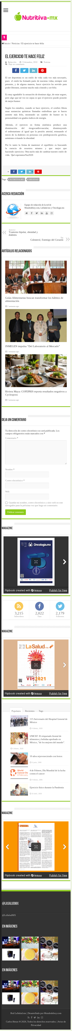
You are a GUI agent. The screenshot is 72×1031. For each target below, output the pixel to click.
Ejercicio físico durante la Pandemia (47, 787)
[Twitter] (34, 1017)
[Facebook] (32, 1017)
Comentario (11, 438)
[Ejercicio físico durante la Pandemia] (19, 790)
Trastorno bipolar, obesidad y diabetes (23, 232)
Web (7, 491)
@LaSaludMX (10, 904)
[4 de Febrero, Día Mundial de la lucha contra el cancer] (19, 773)
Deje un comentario (16, 64)
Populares (16, 711)
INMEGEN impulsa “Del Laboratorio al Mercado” (32, 346)
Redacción (12, 62)
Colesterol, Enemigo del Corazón (46, 238)
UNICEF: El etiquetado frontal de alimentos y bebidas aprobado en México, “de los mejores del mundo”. (47, 739)
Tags (41, 711)
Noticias (16, 43)
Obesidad (33, 179)
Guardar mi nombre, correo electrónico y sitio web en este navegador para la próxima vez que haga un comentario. (34, 504)
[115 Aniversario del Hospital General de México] (19, 721)
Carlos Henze (12, 1021)
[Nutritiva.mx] (36, 16)
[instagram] (42, 1017)
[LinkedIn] (38, 1017)
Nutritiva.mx (17, 179)
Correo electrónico (15, 480)
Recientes (29, 711)
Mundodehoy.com (52, 1013)
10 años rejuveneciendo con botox (46, 756)
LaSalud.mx (20, 1013)
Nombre (10, 469)
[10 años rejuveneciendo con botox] (19, 758)
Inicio (7, 43)
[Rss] (28, 1017)
